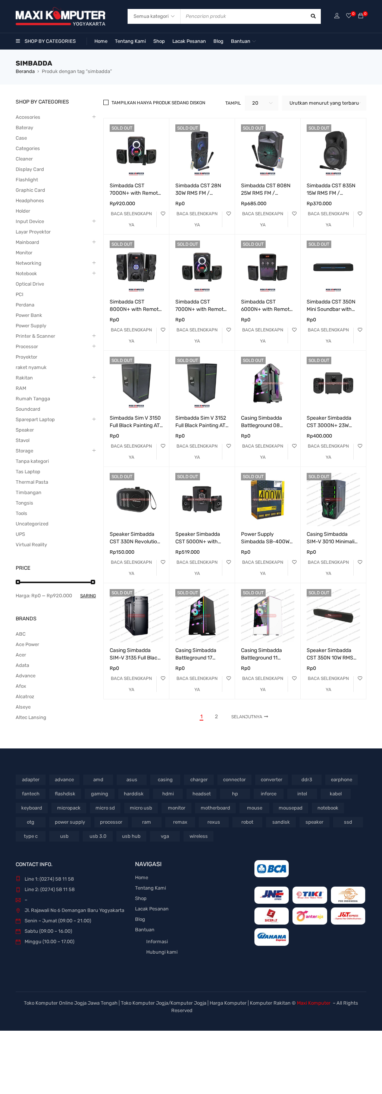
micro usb (141, 808)
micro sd (105, 808)
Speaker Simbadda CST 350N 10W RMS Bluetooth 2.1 (330, 657)
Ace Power (27, 644)
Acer (21, 655)
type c (31, 836)
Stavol (22, 440)
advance (64, 779)
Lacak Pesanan (152, 909)
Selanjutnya (246, 716)
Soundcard (28, 409)
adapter (31, 779)
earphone (341, 779)
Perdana (25, 305)
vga (165, 836)
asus (131, 779)
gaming (99, 793)
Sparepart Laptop (35, 419)
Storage (24, 451)
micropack (69, 808)
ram (146, 822)
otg (30, 822)
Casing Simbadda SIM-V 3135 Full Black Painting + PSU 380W (135, 657)
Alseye (23, 707)
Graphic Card (30, 190)
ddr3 (306, 779)
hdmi (168, 793)
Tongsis (24, 503)
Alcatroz (25, 696)
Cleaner (24, 159)
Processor (27, 346)
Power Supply (31, 325)
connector (234, 779)
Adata (22, 665)
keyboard (31, 808)
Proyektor (26, 357)
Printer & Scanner (35, 336)
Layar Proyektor (33, 232)
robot (247, 822)
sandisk (281, 822)
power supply (70, 822)
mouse (254, 808)
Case (21, 138)
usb (64, 836)
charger (199, 779)
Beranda (25, 71)
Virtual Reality (31, 544)
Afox (21, 686)
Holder (23, 211)
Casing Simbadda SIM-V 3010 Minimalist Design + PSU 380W (333, 541)
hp (235, 793)
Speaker (25, 430)
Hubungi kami (162, 952)
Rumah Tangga (33, 398)
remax (180, 822)
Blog (140, 919)
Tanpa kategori (32, 461)
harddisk (134, 793)
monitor (176, 808)
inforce (268, 793)
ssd (348, 822)
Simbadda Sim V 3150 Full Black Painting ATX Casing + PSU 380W (136, 425)
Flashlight (27, 179)
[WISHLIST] (163, 213)
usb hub (131, 836)
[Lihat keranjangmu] (360, 16)
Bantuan (144, 929)
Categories (28, 148)
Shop (141, 898)
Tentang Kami (150, 888)
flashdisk (65, 793)
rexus (213, 822)
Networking (28, 263)
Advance (25, 675)
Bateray (24, 127)
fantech (31, 793)
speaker (314, 822)
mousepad (291, 808)
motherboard (215, 808)
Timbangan (28, 492)
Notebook (26, 273)
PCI (20, 294)
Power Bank (29, 315)
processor (111, 822)
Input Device (30, 221)
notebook (327, 808)
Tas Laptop (28, 471)
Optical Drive (30, 284)
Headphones (30, 200)
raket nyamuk (31, 367)
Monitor (24, 252)
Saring (88, 595)
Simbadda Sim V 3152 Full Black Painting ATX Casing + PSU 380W (202, 425)
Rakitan (24, 378)
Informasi (157, 941)
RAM (21, 388)
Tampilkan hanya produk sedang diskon (158, 102)
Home (141, 877)
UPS (20, 534)
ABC (21, 634)
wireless (199, 836)
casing (165, 779)
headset (201, 793)
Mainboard (27, 242)
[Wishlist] (348, 16)
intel (302, 793)
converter (271, 779)
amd (98, 779)
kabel (336, 793)
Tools (21, 513)
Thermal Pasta (32, 482)
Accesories (28, 117)
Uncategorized (32, 524)
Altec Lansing (31, 717)
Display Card (30, 169)
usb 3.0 (98, 836)
